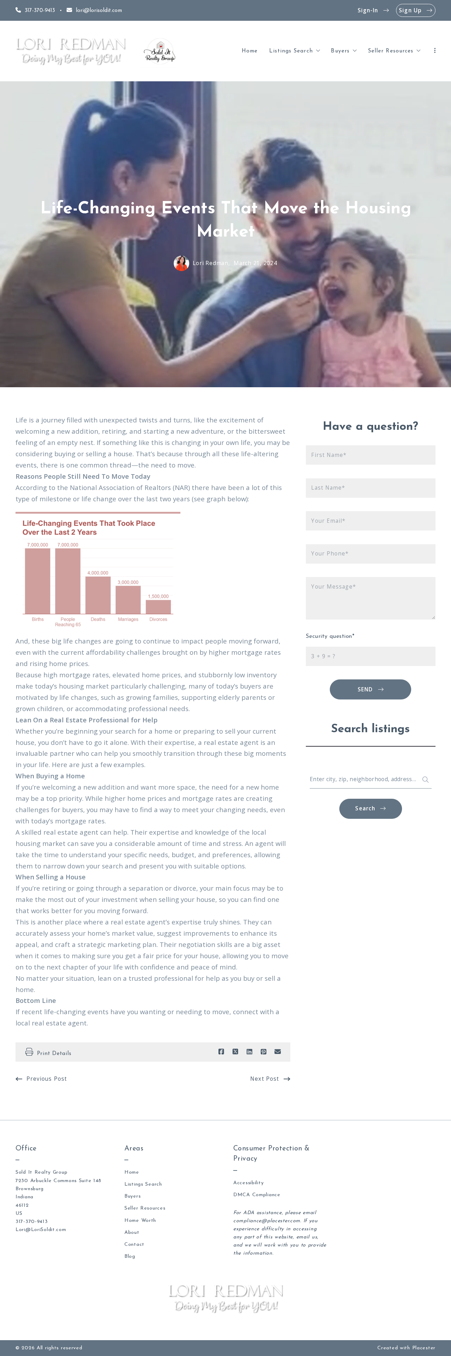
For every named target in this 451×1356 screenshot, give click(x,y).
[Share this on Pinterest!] (263, 1052)
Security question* (330, 636)
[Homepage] (70, 51)
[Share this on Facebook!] (221, 1052)
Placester (423, 1348)
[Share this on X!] (235, 1052)
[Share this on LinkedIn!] (249, 1052)
